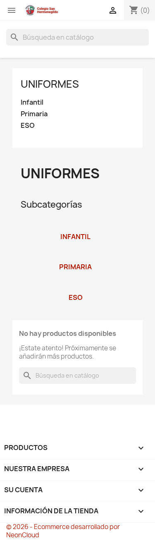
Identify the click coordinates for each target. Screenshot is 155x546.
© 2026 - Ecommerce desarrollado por (63, 526)
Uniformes (50, 84)
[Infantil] (75, 226)
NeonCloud (22, 535)
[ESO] (75, 287)
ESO (28, 125)
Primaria (34, 114)
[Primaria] (75, 256)
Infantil (32, 102)
